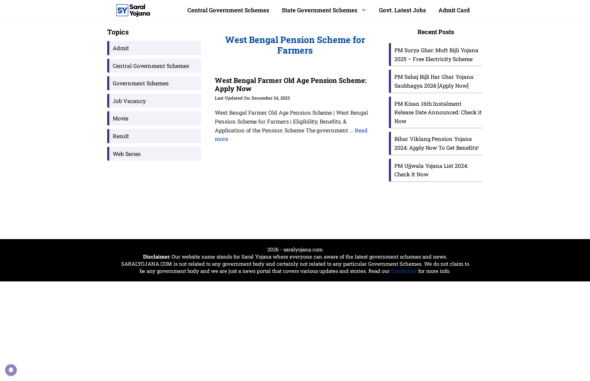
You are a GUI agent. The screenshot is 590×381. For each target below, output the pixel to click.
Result (121, 136)
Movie (120, 118)
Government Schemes (141, 83)
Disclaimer (404, 270)
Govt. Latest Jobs (402, 10)
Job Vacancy (129, 100)
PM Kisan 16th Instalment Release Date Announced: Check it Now (438, 112)
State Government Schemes (319, 10)
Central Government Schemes (228, 10)
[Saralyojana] (133, 10)
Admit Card (454, 10)
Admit (121, 48)
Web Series (127, 153)
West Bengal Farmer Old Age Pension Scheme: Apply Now (290, 84)
